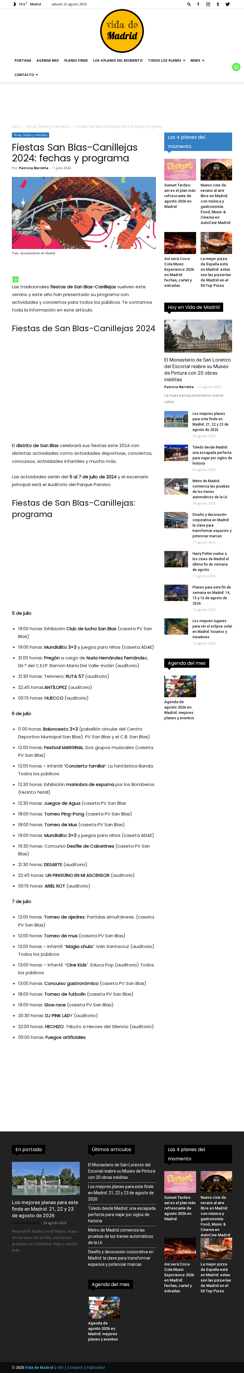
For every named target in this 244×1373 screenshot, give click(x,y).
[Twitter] (227, 4)
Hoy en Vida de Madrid (194, 307)
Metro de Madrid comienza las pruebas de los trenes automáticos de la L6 (120, 1236)
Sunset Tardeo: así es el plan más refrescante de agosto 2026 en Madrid (179, 196)
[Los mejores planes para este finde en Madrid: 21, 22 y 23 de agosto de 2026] (176, 419)
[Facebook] (198, 4)
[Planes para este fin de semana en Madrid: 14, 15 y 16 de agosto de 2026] (176, 593)
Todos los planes (164, 60)
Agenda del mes (187, 663)
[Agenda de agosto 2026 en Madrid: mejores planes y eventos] (180, 686)
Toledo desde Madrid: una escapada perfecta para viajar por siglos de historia (122, 1214)
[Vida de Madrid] (122, 31)
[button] (189, 4)
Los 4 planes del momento (118, 60)
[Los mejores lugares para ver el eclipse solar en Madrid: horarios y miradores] (176, 626)
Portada (23, 60)
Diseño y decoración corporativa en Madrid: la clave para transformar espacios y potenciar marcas (212, 525)
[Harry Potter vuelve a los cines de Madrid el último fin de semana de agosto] (176, 559)
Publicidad (96, 1367)
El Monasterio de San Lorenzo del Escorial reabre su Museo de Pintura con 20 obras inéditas (121, 1171)
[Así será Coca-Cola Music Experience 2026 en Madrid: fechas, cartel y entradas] (180, 243)
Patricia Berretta (34, 168)
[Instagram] (208, 4)
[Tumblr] (217, 4)
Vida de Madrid (25, 1223)
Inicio (16, 126)
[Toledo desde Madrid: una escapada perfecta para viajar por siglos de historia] (176, 453)
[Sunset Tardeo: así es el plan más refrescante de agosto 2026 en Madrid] (180, 169)
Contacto (24, 74)
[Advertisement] (84, 391)
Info (60, 1367)
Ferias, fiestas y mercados (48, 126)
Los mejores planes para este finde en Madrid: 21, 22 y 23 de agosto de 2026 (45, 1208)
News (195, 60)
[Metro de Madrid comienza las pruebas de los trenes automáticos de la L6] (176, 486)
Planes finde (76, 60)
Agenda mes (48, 60)
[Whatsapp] (15, 279)
